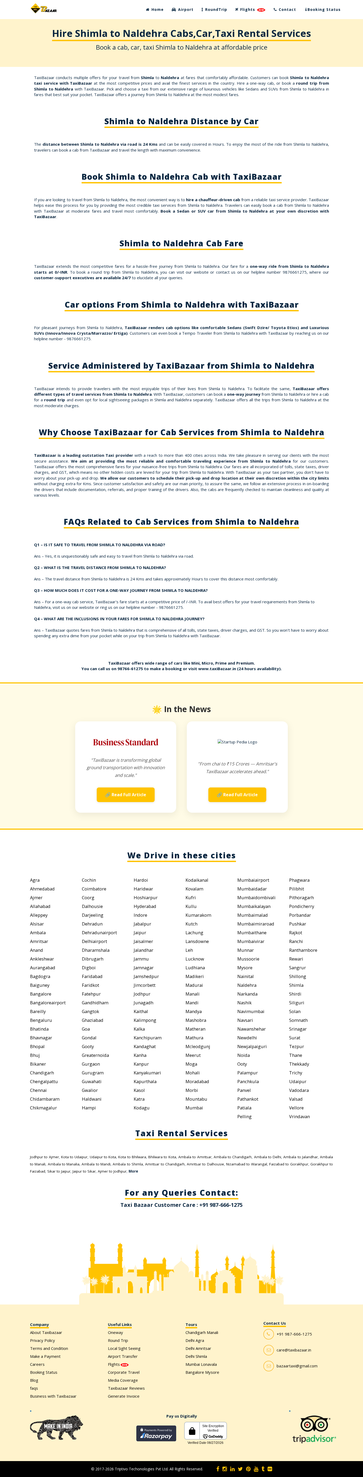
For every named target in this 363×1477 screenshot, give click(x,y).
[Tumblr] (262, 1469)
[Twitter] (240, 1469)
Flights (247, 9)
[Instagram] (224, 1469)
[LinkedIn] (232, 1469)
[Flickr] (270, 1469)
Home (157, 9)
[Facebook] (217, 1469)
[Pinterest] (248, 1469)
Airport (185, 9)
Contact (286, 9)
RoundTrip (215, 9)
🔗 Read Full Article (125, 795)
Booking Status (324, 9)
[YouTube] (256, 1469)
